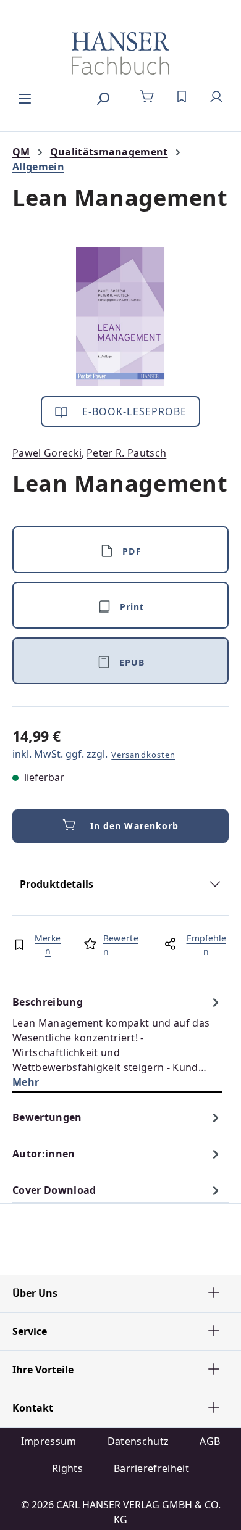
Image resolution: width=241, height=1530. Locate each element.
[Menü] (24, 97)
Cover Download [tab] (54, 1190)
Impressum (49, 1441)
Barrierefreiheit (151, 1468)
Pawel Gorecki (47, 453)
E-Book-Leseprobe (133, 411)
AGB (210, 1441)
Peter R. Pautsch (126, 453)
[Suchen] (102, 97)
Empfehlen (206, 944)
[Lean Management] (120, 316)
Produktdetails (56, 884)
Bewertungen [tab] (47, 1117)
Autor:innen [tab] (43, 1153)
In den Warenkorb (134, 826)
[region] (120, 316)
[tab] (117, 1041)
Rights (67, 1468)
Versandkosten (143, 754)
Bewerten (120, 944)
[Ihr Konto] (216, 97)
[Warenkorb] (147, 97)
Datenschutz (138, 1441)
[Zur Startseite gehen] (120, 53)
